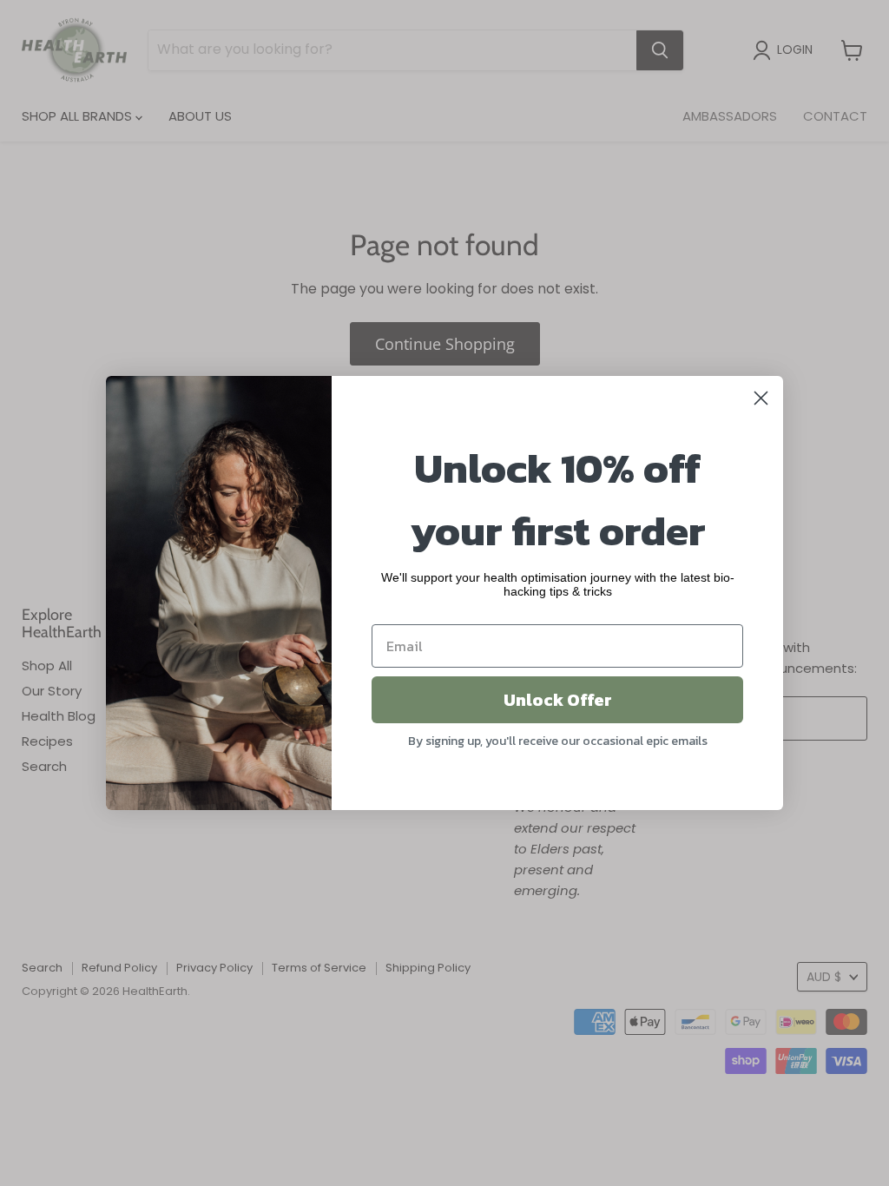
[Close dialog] (761, 398)
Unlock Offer (558, 700)
